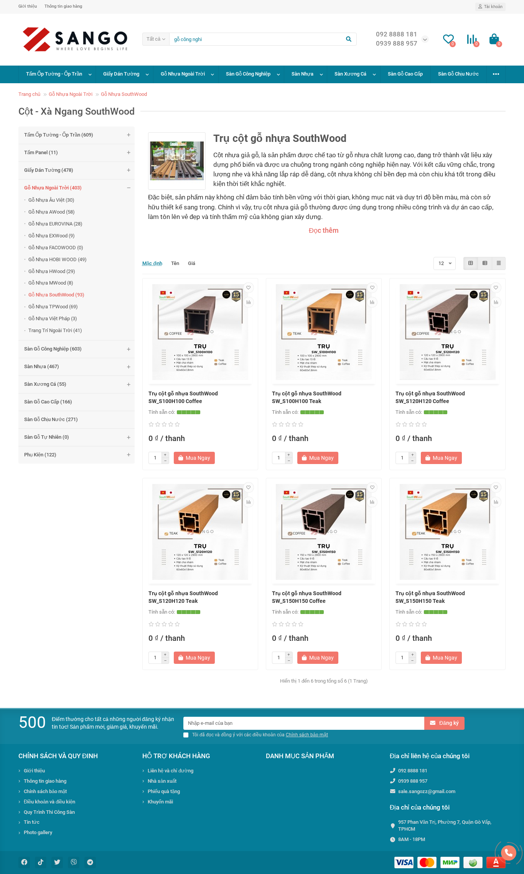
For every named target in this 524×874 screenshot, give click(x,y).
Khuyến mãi (160, 802)
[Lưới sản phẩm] (470, 263)
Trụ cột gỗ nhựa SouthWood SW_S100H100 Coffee (183, 397)
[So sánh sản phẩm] (248, 302)
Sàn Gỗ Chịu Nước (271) (51, 419)
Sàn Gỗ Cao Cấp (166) (48, 402)
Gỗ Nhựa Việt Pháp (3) (52, 318)
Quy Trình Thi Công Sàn (49, 812)
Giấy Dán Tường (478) (48, 170)
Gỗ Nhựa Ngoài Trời (183, 74)
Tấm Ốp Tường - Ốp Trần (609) (58, 135)
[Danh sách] (485, 263)
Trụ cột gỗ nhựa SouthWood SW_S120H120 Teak (183, 597)
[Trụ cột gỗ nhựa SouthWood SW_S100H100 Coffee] (200, 332)
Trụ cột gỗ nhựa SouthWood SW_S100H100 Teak (306, 397)
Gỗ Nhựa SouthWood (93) (56, 295)
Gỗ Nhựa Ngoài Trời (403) (53, 188)
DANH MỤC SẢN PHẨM (300, 756)
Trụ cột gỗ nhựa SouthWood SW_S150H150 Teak (430, 597)
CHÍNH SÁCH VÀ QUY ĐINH (58, 756)
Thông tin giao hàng (63, 6)
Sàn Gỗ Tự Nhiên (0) (46, 437)
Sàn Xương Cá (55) (45, 384)
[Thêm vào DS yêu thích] (248, 287)
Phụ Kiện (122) (40, 455)
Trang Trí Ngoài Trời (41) (55, 330)
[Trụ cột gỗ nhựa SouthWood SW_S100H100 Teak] (324, 332)
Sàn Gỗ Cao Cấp (405, 74)
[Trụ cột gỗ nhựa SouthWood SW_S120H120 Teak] (200, 532)
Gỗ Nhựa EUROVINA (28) (55, 224)
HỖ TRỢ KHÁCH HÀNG (176, 756)
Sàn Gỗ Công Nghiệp (248, 74)
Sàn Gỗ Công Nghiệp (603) (53, 349)
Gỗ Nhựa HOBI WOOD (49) (57, 259)
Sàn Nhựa (302, 74)
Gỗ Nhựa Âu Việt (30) (51, 200)
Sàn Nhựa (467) (41, 366)
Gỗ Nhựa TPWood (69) (53, 306)
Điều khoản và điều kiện (49, 802)
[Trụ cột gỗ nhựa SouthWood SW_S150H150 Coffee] (324, 532)
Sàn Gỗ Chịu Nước (458, 74)
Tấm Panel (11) (41, 152)
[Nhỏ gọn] (499, 263)
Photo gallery (38, 832)
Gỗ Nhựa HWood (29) (51, 271)
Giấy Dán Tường (121, 74)
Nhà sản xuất (162, 781)
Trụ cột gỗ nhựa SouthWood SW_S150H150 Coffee (306, 597)
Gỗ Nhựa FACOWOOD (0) (55, 247)
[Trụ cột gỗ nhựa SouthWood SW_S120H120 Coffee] (447, 332)
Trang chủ (29, 94)
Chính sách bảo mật (45, 791)
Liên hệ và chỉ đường (170, 771)
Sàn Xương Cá (350, 74)
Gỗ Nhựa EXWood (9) (51, 236)
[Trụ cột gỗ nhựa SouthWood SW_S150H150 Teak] (447, 532)
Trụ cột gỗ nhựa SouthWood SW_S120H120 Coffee (430, 397)
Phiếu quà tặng (164, 791)
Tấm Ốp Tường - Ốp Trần (54, 74)
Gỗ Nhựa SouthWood (124, 94)
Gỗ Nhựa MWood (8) (50, 283)
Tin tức (32, 822)
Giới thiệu (27, 6)
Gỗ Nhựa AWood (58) (51, 212)
